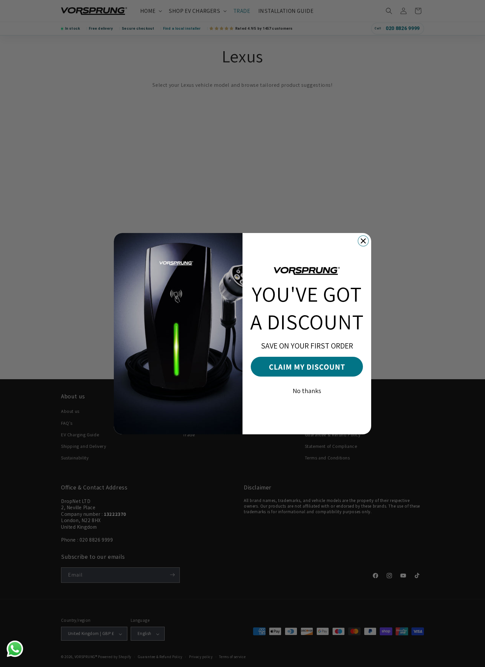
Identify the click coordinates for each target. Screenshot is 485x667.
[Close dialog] (363, 241)
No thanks (307, 390)
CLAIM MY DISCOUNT (307, 366)
